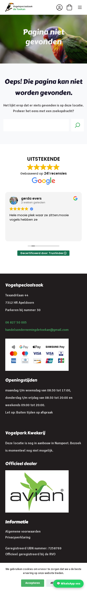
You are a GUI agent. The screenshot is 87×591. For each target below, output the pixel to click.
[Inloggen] (59, 7)
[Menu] (80, 7)
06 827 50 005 (16, 322)
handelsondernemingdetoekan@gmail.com (37, 330)
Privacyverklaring (17, 537)
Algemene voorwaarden (23, 531)
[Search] (77, 125)
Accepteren (32, 583)
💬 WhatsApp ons (68, 583)
